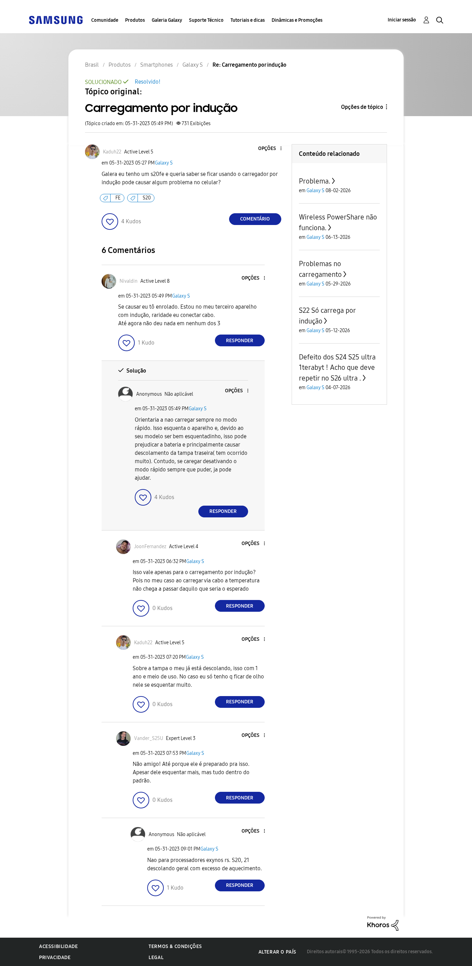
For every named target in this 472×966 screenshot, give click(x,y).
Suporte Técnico (206, 20)
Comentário (255, 219)
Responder (239, 341)
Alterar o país (277, 952)
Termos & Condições (175, 946)
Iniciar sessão (402, 20)
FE (118, 198)
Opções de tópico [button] (362, 107)
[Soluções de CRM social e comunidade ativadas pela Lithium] (382, 923)
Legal (156, 957)
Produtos (135, 20)
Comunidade (104, 20)
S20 (147, 198)
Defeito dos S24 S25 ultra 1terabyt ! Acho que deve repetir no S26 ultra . (337, 367)
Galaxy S (164, 163)
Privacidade (55, 957)
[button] (269, 149)
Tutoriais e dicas (247, 20)
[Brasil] (56, 19)
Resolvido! (147, 81)
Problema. (314, 181)
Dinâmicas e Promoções (297, 20)
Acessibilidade (58, 946)
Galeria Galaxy (167, 20)
